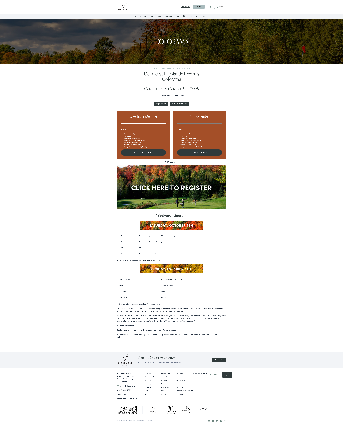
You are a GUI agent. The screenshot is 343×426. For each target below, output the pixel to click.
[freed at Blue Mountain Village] (203, 410)
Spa (146, 394)
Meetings (148, 384)
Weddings (148, 387)
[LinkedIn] (221, 421)
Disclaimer (179, 384)
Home (155, 68)
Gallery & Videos (166, 377)
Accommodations (150, 377)
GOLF (165, 68)
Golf (204, 16)
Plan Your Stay (140, 16)
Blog (162, 384)
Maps (162, 391)
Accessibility (180, 380)
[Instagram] (209, 421)
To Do (160, 68)
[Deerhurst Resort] (153, 410)
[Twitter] (217, 421)
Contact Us (185, 7)
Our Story (164, 380)
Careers (163, 394)
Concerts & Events (172, 16)
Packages (148, 373)
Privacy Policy (180, 377)
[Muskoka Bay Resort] (187, 410)
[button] (217, 7)
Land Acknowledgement (182, 391)
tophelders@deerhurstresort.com (168, 330)
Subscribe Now (219, 360)
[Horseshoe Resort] (170, 410)
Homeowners (180, 373)
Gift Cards (179, 394)
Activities (148, 380)
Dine (197, 16)
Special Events (165, 373)
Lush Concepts (148, 420)
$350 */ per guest (199, 152)
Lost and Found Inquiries (200, 373)
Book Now (198, 7)
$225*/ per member (143, 152)
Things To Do (187, 16)
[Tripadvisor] (225, 421)
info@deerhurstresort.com (128, 398)
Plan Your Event (155, 16)
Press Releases (165, 387)
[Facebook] (213, 421)
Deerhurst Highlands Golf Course (179, 68)
